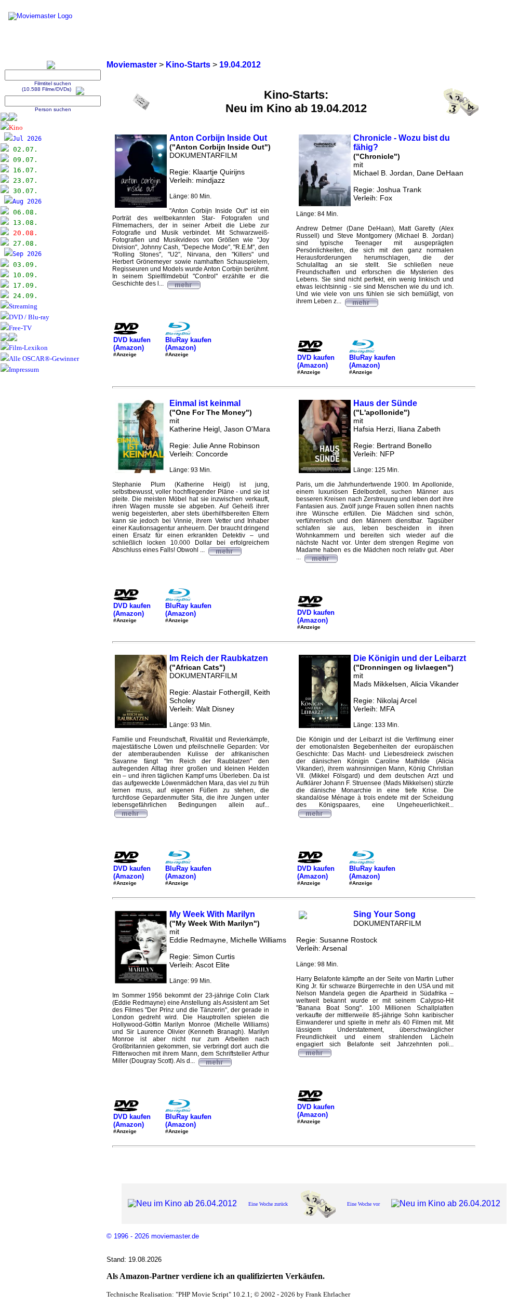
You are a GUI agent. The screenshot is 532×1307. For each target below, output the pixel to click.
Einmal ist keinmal (205, 403)
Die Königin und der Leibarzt (409, 658)
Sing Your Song (384, 914)
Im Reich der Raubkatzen (218, 658)
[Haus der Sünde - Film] (320, 557)
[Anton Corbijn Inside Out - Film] (183, 283)
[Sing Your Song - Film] (314, 1051)
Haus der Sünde (385, 403)
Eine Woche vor (363, 1204)
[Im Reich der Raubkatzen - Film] (130, 812)
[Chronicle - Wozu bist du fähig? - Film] (361, 301)
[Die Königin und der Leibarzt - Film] (314, 812)
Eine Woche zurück (268, 1204)
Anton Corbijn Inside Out (218, 137)
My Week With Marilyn (212, 914)
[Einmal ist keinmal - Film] (224, 550)
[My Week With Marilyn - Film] (214, 1061)
